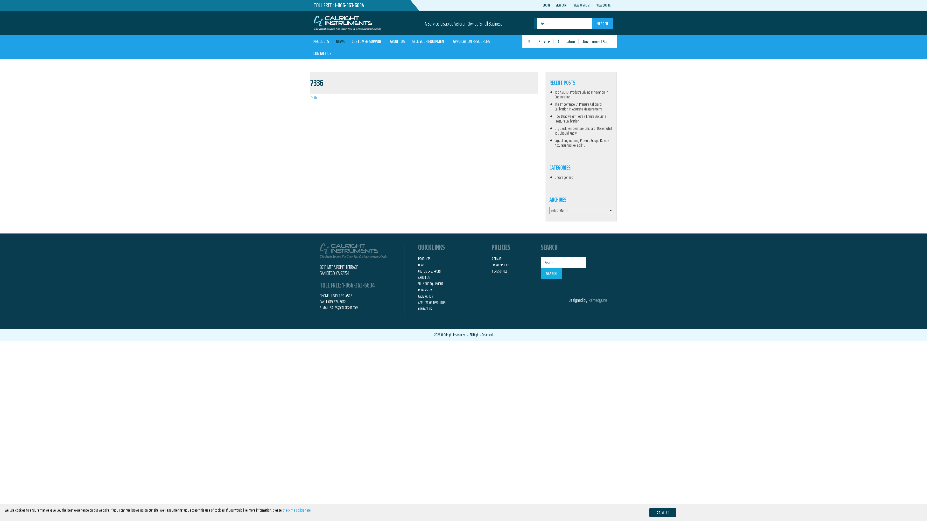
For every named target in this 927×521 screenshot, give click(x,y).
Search (602, 23)
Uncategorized (564, 177)
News (340, 41)
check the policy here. (296, 510)
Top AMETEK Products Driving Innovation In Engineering (581, 94)
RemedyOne (598, 300)
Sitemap (496, 259)
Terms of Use (499, 271)
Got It (663, 512)
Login (546, 5)
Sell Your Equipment (429, 41)
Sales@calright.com (344, 307)
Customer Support (367, 41)
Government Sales (597, 41)
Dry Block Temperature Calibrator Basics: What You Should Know (583, 130)
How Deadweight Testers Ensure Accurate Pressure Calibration (580, 118)
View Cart (562, 5)
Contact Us (322, 53)
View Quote (604, 5)
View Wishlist (582, 5)
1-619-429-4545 (341, 295)
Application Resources (471, 41)
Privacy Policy (500, 265)
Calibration (566, 41)
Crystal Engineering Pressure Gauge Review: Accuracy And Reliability (582, 142)
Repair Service (539, 41)
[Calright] (347, 22)
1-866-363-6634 (349, 5)
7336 (313, 97)
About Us (397, 41)
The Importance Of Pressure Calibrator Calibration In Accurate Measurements (578, 106)
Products (321, 41)
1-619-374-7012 (336, 301)
